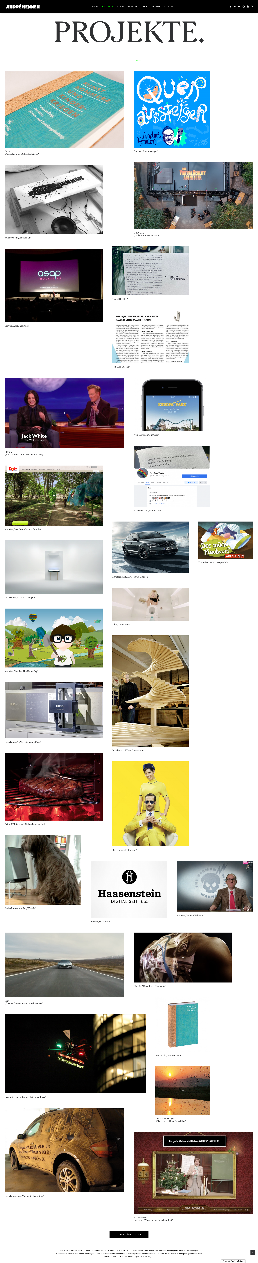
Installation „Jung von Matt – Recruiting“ (24, 1196)
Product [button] (219, 61)
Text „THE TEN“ (120, 299)
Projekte (107, 7)
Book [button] (177, 61)
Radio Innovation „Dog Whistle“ (20, 908)
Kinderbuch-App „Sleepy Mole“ (213, 562)
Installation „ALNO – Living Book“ (21, 597)
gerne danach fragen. (144, 1256)
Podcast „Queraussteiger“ (146, 151)
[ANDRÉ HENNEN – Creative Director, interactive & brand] (23, 7)
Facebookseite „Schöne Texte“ (148, 510)
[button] (231, 6)
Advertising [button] (168, 61)
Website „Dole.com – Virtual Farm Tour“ (24, 529)
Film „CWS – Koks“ (121, 624)
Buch (120, 7)
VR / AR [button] (227, 61)
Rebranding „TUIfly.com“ (124, 850)
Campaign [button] (237, 61)
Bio (145, 7)
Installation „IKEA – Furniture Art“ (128, 750)
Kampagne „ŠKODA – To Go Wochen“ (130, 577)
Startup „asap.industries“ (17, 326)
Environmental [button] (196, 61)
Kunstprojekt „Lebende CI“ (18, 238)
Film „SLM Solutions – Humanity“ (150, 986)
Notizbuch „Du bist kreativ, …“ (169, 1055)
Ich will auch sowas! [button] (129, 1234)
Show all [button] (139, 61)
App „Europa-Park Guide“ (146, 435)
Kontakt (169, 7)
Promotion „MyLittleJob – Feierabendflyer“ (25, 1097)
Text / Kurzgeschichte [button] (153, 61)
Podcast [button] (185, 61)
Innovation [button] (209, 61)
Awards (155, 7)
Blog (95, 7)
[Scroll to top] (252, 1252)
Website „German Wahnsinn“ (191, 915)
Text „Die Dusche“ (121, 367)
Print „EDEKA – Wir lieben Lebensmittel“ (25, 824)
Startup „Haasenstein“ (101, 921)
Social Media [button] (248, 61)
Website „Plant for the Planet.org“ (21, 671)
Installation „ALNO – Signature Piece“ (23, 742)
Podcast (133, 7)
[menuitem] (95, 6)
